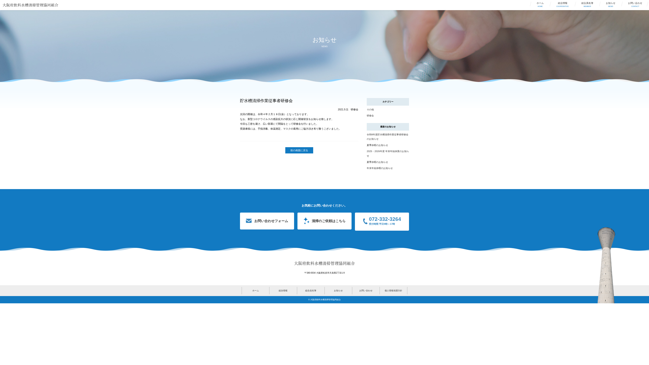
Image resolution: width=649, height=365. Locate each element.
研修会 (370, 115)
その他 (370, 109)
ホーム (540, 4)
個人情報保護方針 (393, 290)
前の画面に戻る (299, 150)
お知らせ (610, 4)
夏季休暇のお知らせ (377, 145)
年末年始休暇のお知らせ (380, 168)
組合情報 (562, 4)
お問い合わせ (635, 4)
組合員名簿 (587, 4)
